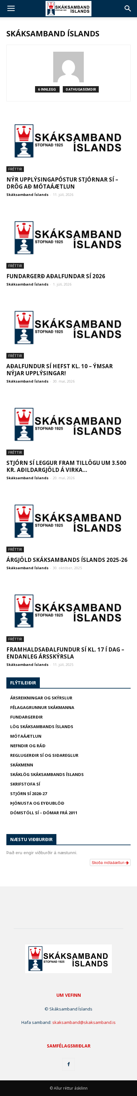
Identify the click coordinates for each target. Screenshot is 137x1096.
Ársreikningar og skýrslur (41, 698)
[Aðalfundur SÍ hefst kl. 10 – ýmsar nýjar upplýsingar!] (68, 328)
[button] (128, 8)
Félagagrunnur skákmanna (42, 707)
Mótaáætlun (25, 736)
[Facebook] (68, 1064)
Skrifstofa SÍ (25, 784)
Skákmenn (21, 765)
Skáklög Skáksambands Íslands (47, 774)
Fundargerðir (26, 717)
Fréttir (15, 169)
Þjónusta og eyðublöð (37, 803)
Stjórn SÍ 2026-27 (28, 793)
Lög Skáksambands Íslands (41, 726)
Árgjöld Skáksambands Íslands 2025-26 (66, 559)
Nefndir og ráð (28, 746)
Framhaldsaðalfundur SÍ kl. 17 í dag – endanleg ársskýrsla (65, 653)
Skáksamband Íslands (27, 194)
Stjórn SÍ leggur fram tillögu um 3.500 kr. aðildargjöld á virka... (66, 466)
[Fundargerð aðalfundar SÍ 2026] (68, 238)
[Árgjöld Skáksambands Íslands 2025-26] (68, 521)
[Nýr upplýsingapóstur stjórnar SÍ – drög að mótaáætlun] (68, 141)
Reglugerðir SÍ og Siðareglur (44, 755)
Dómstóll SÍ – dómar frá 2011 (43, 813)
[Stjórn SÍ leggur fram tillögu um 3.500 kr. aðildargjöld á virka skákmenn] (68, 425)
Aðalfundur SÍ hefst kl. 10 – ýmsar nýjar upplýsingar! (59, 369)
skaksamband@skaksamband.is (84, 1022)
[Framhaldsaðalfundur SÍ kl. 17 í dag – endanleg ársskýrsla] (68, 611)
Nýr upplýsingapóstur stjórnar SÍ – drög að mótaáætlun (62, 183)
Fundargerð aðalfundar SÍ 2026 (55, 276)
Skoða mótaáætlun (109, 862)
